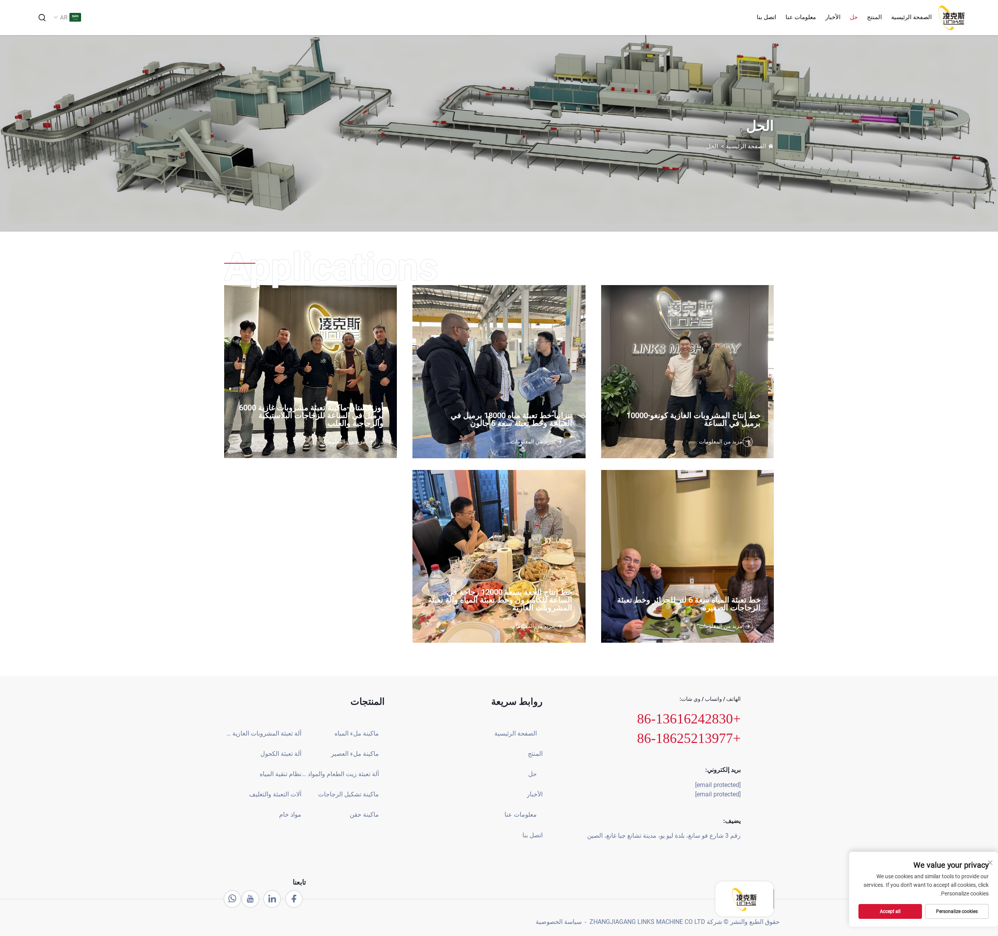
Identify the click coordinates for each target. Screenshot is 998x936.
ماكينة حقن (364, 814)
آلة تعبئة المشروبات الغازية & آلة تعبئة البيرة (262, 733)
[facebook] (294, 899)
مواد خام (290, 814)
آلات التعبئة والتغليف (275, 794)
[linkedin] (272, 899)
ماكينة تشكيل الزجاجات (348, 794)
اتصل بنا (766, 17)
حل (854, 17)
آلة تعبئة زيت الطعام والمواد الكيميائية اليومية (340, 774)
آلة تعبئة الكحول (280, 753)
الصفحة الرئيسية (911, 17)
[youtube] (250, 899)
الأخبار (833, 17)
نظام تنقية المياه (280, 774)
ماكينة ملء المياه (356, 733)
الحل (712, 146)
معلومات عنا (801, 17)
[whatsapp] (232, 899)
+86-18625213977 (689, 738)
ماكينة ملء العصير (355, 753)
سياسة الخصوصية (559, 921)
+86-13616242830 (689, 719)
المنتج (874, 17)
